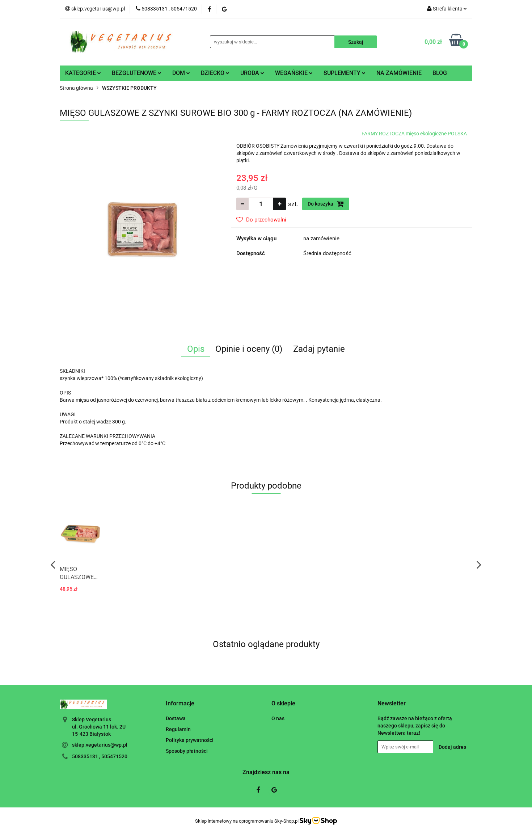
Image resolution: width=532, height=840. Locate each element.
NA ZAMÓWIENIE (399, 72)
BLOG (439, 72)
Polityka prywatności (190, 740)
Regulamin (178, 729)
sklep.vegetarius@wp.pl (99, 745)
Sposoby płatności (187, 751)
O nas (277, 718)
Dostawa (176, 718)
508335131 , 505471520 (99, 756)
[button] (180, 703)
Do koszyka (321, 204)
